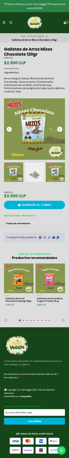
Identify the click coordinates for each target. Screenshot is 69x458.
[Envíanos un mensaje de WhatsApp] (61, 450)
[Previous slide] (9, 129)
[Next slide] (59, 129)
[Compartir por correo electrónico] (53, 237)
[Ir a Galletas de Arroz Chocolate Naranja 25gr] (18, 278)
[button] (58, 237)
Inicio (23, 36)
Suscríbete (34, 421)
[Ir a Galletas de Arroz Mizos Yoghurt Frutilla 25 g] (50, 278)
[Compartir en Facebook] (40, 237)
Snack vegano (37, 36)
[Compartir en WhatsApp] (49, 237)
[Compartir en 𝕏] (44, 237)
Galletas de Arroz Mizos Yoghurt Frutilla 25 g (50, 299)
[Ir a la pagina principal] (34, 22)
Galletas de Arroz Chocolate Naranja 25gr (18, 299)
